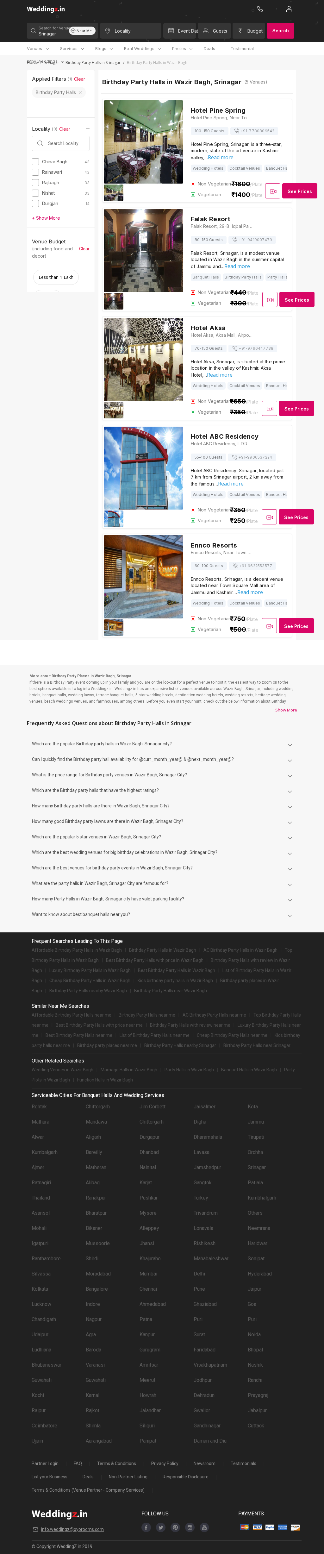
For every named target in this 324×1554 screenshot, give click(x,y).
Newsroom (204, 1463)
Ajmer (38, 1167)
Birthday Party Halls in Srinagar (93, 62)
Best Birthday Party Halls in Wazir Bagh (176, 970)
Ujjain (37, 1441)
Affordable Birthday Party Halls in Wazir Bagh (77, 950)
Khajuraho (150, 1259)
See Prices (300, 191)
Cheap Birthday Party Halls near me (232, 1035)
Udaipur (40, 1335)
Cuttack (256, 1426)
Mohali (39, 1228)
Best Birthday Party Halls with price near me (99, 1025)
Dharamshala (208, 1137)
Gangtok (203, 1183)
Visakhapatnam (210, 1365)
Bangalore (97, 1289)
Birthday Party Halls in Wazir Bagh (162, 950)
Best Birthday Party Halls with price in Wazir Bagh (154, 960)
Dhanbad (149, 1152)
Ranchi (255, 1380)
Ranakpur (96, 1198)
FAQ (78, 1463)
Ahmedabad (153, 1304)
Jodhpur (203, 1380)
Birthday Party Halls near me (147, 1015)
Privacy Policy (164, 1463)
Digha (200, 1122)
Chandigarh (44, 1319)
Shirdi (92, 1259)
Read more (221, 157)
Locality (123, 31)
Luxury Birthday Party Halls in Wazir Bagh (90, 970)
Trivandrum (206, 1213)
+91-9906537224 (255, 457)
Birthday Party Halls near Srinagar (256, 1045)
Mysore (148, 1213)
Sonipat (256, 1259)
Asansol (41, 1213)
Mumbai (148, 1274)
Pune (199, 1289)
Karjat (146, 1183)
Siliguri (147, 1426)
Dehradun (204, 1395)
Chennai (148, 1289)
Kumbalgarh (45, 1152)
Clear (79, 79)
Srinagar (257, 1167)
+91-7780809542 (257, 130)
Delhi (199, 1274)
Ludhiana (41, 1350)
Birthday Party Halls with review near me (190, 1025)
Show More (286, 710)
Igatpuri (40, 1243)
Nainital (148, 1167)
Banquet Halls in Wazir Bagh (249, 1069)
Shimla (93, 1426)
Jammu (256, 1122)
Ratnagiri (41, 1183)
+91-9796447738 (256, 348)
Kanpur (147, 1335)
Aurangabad (99, 1441)
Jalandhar (150, 1410)
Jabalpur (257, 1410)
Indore (93, 1304)
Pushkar (149, 1198)
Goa (252, 1304)
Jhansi (147, 1243)
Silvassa (41, 1274)
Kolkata (40, 1289)
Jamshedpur (207, 1167)
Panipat (148, 1441)
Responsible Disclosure (186, 1476)
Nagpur (94, 1319)
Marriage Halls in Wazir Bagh (129, 1069)
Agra (91, 1335)
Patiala (255, 1183)
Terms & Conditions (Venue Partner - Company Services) (88, 1490)
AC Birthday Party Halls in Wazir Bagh (240, 950)
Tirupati (256, 1137)
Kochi (38, 1395)
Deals (209, 48)
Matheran (96, 1167)
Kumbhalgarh (262, 1198)
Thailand (41, 1198)
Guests (220, 31)
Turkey (201, 1198)
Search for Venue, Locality (54, 28)
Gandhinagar (207, 1426)
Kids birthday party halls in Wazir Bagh (175, 980)
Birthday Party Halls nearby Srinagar (180, 1045)
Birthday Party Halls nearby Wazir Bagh (88, 990)
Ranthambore (46, 1259)
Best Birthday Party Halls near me (79, 1035)
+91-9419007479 (255, 239)
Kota (253, 1107)
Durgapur (149, 1137)
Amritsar (149, 1365)
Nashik (255, 1365)
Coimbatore (44, 1426)
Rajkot (92, 1410)
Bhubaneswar (46, 1365)
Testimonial (242, 48)
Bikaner (94, 1228)
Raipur (39, 1410)
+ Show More (46, 218)
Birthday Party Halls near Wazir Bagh (170, 990)
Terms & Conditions (116, 1463)
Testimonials (243, 1463)
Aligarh (93, 1137)
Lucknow (41, 1304)
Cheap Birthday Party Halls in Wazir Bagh (89, 980)
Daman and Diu (210, 1441)
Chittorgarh (98, 1107)
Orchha (255, 1152)
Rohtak (39, 1107)
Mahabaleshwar (211, 1259)
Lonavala (203, 1228)
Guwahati (42, 1380)
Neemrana (259, 1228)
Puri (198, 1319)
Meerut (147, 1380)
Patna (146, 1319)
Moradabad (98, 1274)
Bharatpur (96, 1213)
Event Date (187, 31)
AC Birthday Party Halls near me (214, 1015)
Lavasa (201, 1152)
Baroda (93, 1350)
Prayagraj (258, 1395)
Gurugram (150, 1350)
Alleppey (149, 1228)
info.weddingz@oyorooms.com (72, 1529)
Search (280, 30)
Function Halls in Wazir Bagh (105, 1079)
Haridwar (257, 1243)
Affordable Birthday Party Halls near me (71, 1015)
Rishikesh (204, 1243)
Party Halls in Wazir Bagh (189, 1069)
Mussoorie (98, 1243)
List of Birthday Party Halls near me (155, 1035)
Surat (199, 1335)
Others (255, 1213)
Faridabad (204, 1350)
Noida (254, 1335)
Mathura (40, 1122)
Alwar (38, 1137)
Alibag (93, 1183)
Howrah (148, 1395)
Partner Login (45, 1463)
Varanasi (95, 1365)
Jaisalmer (204, 1107)
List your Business (49, 1476)
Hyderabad (260, 1274)
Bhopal (255, 1350)
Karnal (92, 1395)
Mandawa (96, 1122)
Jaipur (254, 1289)
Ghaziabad (205, 1304)
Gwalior (202, 1410)
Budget (255, 31)
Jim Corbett (152, 1107)
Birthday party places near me (107, 1045)
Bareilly (94, 1152)
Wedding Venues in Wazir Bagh (62, 1069)
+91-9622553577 (255, 565)
